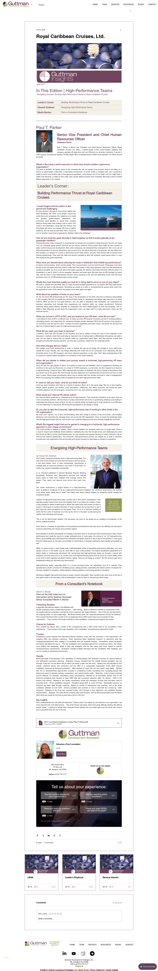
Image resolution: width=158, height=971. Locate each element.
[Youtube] (73, 953)
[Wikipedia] (83, 953)
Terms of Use (83, 970)
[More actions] (120, 29)
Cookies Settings (111, 970)
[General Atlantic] (116, 864)
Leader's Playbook (74, 877)
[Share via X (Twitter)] (43, 835)
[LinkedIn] (64, 953)
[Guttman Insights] (41, 864)
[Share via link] (54, 835)
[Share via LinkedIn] (49, 835)
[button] (130, 11)
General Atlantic (111, 877)
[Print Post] (60, 835)
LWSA (30, 877)
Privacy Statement (97, 970)
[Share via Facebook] (37, 835)
